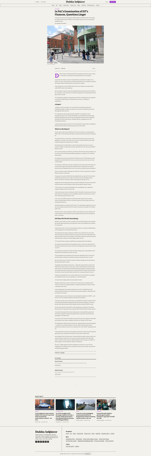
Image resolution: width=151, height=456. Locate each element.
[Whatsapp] (46, 442)
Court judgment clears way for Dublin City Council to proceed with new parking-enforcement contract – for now (44, 417)
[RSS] (39, 442)
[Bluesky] (41, 442)
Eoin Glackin (37, 421)
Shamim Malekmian (100, 420)
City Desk (62, 352)
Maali (83, 453)
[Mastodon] (48, 442)
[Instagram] (43, 442)
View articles (58, 365)
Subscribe (112, 1)
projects (77, 446)
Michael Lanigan (79, 420)
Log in (107, 1)
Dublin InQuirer (67, 453)
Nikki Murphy (63, 23)
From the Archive (70, 446)
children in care (59, 411)
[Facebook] (36, 442)
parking (37, 411)
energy (77, 411)
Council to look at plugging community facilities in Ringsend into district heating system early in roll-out (85, 416)
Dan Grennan (58, 23)
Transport (99, 411)
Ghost (79, 453)
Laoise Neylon (58, 421)
